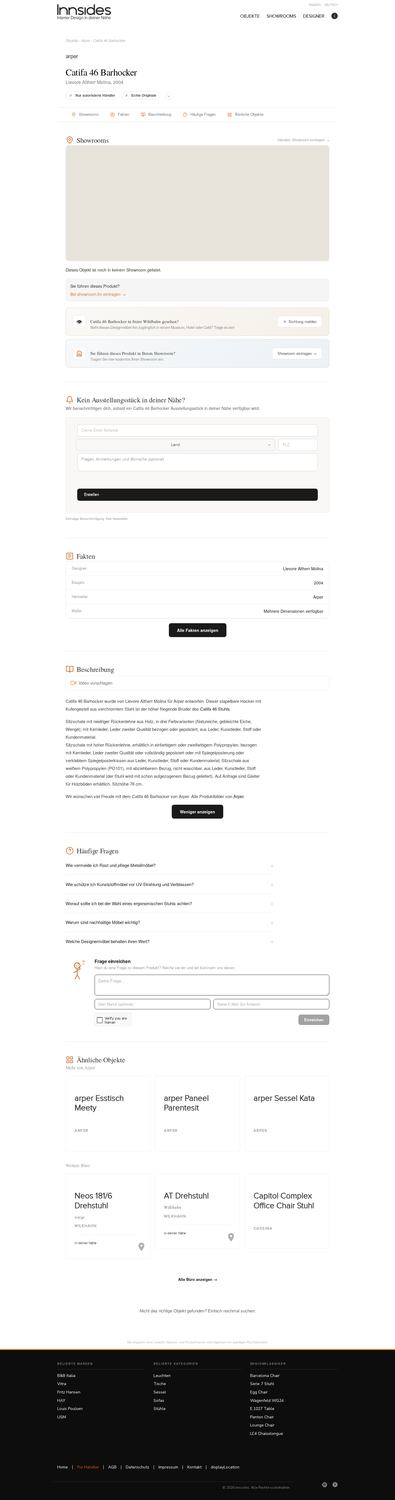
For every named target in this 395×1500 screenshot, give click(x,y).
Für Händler (88, 1467)
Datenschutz (137, 1467)
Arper (85, 40)
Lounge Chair (262, 1425)
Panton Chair (262, 1417)
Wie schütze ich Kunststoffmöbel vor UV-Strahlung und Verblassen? (170, 884)
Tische (160, 1384)
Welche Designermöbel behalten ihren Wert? (170, 941)
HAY (61, 1400)
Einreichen (314, 1019)
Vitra (61, 1384)
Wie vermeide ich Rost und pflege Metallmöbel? (170, 865)
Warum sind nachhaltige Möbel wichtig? (170, 922)
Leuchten (162, 1375)
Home (62, 1467)
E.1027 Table (262, 1408)
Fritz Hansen (68, 1392)
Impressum (168, 1467)
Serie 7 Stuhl (262, 1384)
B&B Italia (66, 1375)
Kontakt (194, 1467)
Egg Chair (259, 1392)
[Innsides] (93, 12)
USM (61, 1417)
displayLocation (225, 1467)
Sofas (159, 1400)
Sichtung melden (303, 321)
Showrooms (281, 16)
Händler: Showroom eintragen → (303, 139)
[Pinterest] (335, 1484)
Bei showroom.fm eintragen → (98, 294)
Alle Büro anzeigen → (197, 1279)
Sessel (160, 1392)
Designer (313, 16)
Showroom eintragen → (297, 353)
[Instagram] (324, 1484)
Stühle (160, 1408)
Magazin (315, 5)
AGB (112, 1467)
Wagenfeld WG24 (267, 1400)
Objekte (250, 16)
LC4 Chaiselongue (266, 1433)
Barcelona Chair (265, 1375)
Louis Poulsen (70, 1408)
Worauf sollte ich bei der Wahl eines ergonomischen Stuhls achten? (170, 903)
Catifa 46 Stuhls (215, 709)
